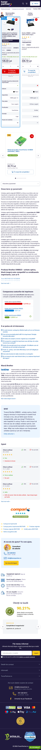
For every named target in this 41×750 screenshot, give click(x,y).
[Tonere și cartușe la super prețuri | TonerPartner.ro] (6, 3)
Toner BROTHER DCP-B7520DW (10, 280)
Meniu (36, 3)
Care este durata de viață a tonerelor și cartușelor (18, 354)
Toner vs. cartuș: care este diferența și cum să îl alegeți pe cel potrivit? (20, 350)
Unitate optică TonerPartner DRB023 (14, 308)
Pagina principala (5, 9)
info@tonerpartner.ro (14, 558)
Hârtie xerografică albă (10, 532)
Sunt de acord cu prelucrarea (19, 657)
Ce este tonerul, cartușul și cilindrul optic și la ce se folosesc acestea (21, 331)
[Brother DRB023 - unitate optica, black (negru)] (30, 22)
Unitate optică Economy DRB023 (13, 315)
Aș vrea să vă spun (11, 563)
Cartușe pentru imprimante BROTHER (14, 526)
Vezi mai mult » (5, 501)
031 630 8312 (11, 553)
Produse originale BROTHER (11, 529)
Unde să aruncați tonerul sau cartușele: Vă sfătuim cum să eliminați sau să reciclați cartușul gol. (20, 346)
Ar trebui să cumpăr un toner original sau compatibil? (19, 338)
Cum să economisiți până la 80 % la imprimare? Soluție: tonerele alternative (20, 335)
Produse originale (34, 526)
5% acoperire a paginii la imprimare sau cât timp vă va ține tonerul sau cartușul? (20, 342)
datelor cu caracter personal (27, 657)
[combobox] (20, 183)
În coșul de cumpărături (32, 71)
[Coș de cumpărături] (26, 3)
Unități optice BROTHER (31, 529)
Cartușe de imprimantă (18, 9)
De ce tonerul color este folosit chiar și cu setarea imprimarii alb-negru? (21, 357)
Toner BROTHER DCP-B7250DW (10, 278)
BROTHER (28, 9)
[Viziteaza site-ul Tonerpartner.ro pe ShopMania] (30, 737)
